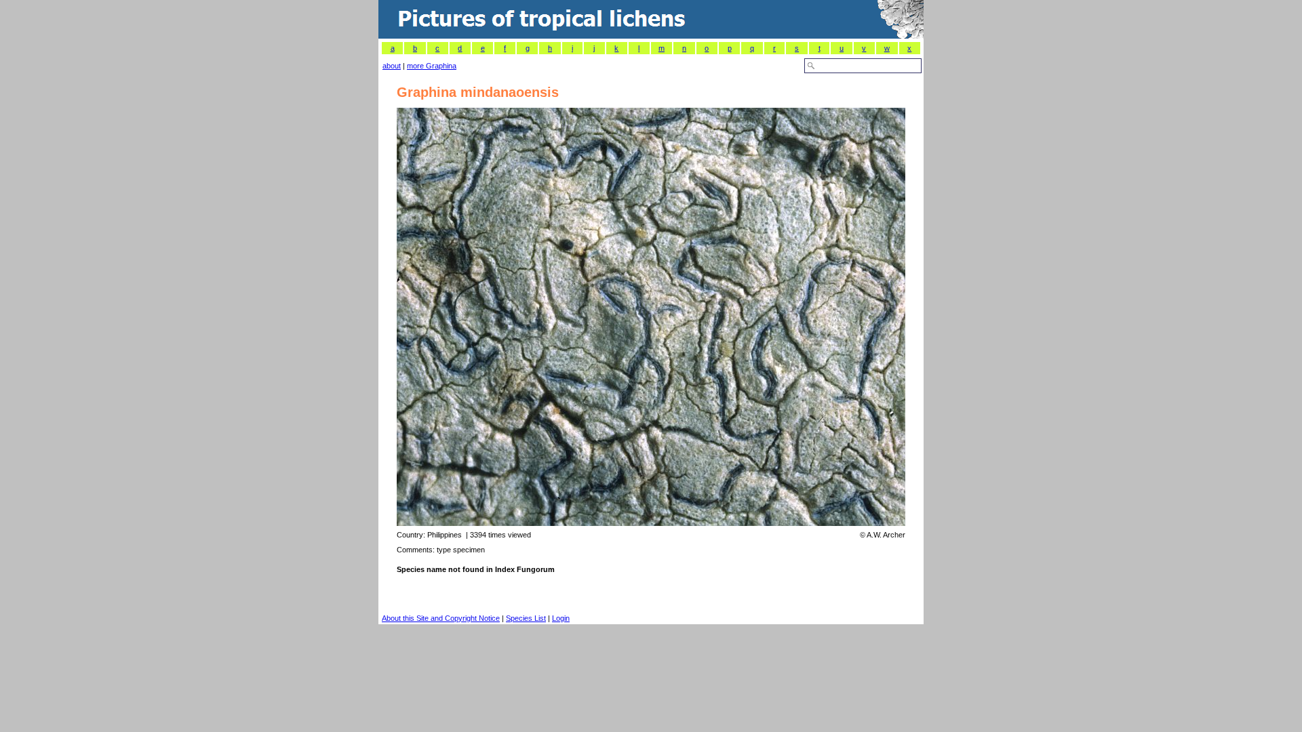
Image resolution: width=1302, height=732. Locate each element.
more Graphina (431, 66)
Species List (526, 618)
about (391, 66)
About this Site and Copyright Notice (441, 618)
